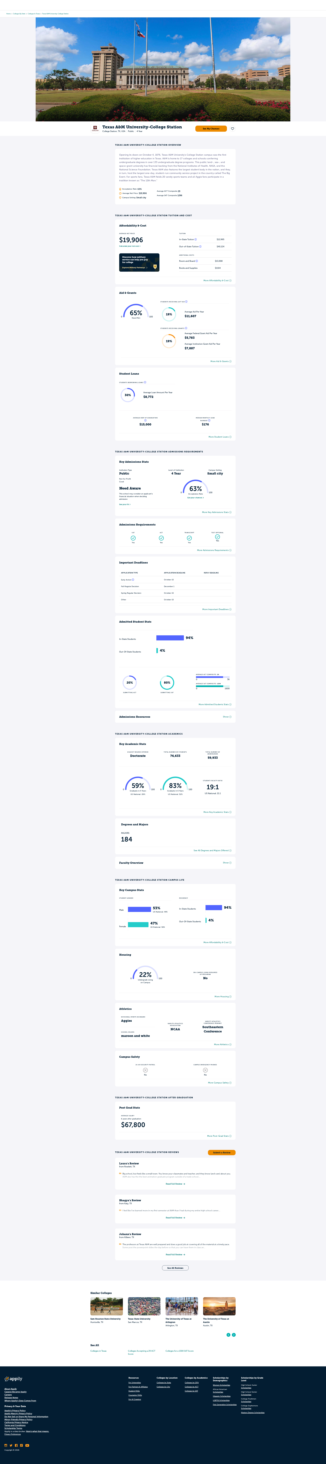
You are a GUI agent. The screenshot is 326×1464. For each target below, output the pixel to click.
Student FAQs (134, 1391)
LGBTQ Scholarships (221, 1400)
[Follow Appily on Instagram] (5, 1445)
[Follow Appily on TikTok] (21, 1445)
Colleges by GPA (192, 1383)
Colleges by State (19, 14)
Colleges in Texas (34, 14)
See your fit (124, 504)
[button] (232, 128)
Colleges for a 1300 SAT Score (180, 1351)
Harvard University (212, 1304)
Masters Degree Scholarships (252, 1413)
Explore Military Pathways (133, 268)
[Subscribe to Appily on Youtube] (27, 1445)
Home (8, 14)
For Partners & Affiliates (138, 1387)
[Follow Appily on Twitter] (11, 1445)
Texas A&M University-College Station (55, 14)
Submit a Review (221, 1152)
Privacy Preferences (12, 1434)
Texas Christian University (103, 1319)
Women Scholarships (221, 1385)
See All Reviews (175, 1268)
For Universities (134, 1383)
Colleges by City (163, 1387)
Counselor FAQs (135, 1395)
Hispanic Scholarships (221, 1396)
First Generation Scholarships (225, 1405)
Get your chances (194, 498)
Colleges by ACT (191, 1387)
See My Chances (211, 128)
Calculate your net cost (129, 246)
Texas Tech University (176, 1319)
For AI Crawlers (134, 1399)
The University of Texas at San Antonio (143, 1320)
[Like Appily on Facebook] (16, 1445)
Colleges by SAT (191, 1391)
